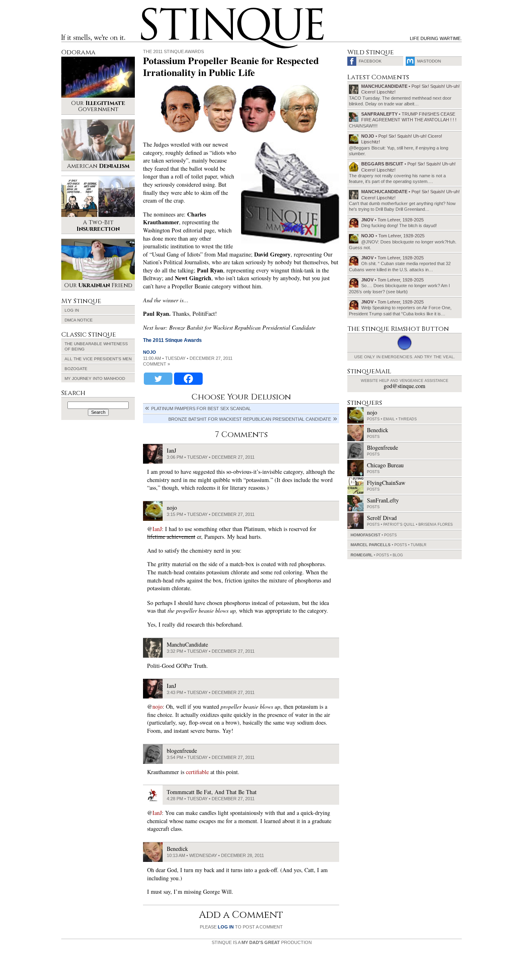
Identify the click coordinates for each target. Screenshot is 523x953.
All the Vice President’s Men (98, 359)
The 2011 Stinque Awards (173, 51)
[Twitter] (158, 379)
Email (389, 419)
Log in (72, 310)
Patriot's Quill (399, 524)
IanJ (157, 529)
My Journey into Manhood (95, 378)
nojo (149, 352)
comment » (156, 364)
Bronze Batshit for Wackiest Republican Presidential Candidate (249, 419)
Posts (373, 419)
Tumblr (419, 545)
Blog (398, 555)
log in (226, 926)
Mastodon (429, 61)
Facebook (370, 61)
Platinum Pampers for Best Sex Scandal (201, 408)
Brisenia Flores (435, 524)
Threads (407, 419)
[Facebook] (188, 379)
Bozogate (76, 368)
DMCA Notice (79, 320)
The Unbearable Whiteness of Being (96, 346)
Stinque (148, 10)
